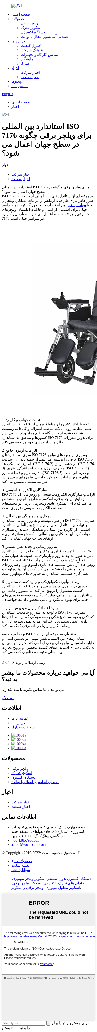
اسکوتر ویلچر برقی (27, 883)
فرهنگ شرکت (32, 50)
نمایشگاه (27, 59)
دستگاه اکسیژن (33, 32)
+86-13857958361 (25, 840)
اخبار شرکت (30, 72)
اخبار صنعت (30, 77)
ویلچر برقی (29, 23)
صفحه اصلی (20, 14)
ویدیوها (16, 81)
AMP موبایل (20, 870)
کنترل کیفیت (31, 46)
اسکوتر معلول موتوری (62, 888)
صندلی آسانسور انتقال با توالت (44, 37)
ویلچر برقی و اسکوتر (27, 888)
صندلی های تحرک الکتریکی (64, 883)
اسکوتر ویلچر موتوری (28, 879)
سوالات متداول (23, 727)
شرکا (25, 63)
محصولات (19, 19)
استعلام (8, 698)
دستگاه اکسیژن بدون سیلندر (69, 879)
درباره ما (18, 41)
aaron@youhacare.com (28, 844)
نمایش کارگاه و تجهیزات (39, 55)
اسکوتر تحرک (31, 28)
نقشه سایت (20, 865)
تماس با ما (19, 86)
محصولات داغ (21, 861)
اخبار (15, 68)
